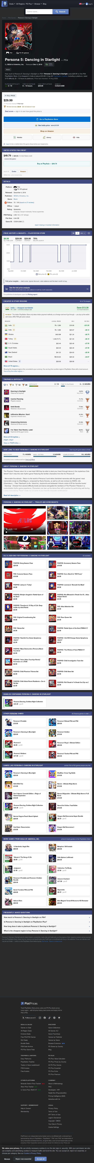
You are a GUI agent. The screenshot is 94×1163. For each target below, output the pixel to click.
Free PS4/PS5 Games (28, 1037)
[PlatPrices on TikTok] (49, 1018)
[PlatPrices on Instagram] (40, 1018)
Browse (37, 4)
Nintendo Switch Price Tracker (33, 1083)
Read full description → (12, 495)
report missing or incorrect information (47, 225)
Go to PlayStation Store (49, 119)
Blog (44, 4)
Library (48, 137)
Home (4, 18)
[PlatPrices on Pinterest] (54, 1018)
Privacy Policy (53, 1108)
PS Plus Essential (54, 1068)
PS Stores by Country (55, 1046)
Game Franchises (54, 1034)
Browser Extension (56, 1043)
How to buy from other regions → (14, 371)
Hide (77, 137)
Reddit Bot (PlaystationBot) (57, 1093)
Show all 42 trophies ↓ (12, 437)
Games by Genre (54, 1040)
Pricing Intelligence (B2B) (56, 1096)
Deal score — (23, 111)
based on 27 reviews (27, 202)
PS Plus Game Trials (28, 1049)
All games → (81, 713)
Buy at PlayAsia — (47, 163)
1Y (77, 233)
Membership (25, 1111)
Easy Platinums (26, 1059)
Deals (11, 4)
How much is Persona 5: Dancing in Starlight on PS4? (25, 917)
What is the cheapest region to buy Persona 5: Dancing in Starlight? (30, 931)
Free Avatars (25, 1071)
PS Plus (29, 4)
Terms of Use (52, 1111)
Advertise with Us (54, 1099)
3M (73, 233)
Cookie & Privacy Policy (32, 1153)
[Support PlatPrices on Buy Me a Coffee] (59, 1018)
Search (62, 11)
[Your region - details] (19, 361)
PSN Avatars (25, 1068)
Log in (8, 144)
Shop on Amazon (47, 131)
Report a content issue (55, 941)
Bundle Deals (25, 1043)
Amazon (23, 171)
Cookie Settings (53, 1127)
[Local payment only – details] (14, 325)
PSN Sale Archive (27, 1046)
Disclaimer (45, 941)
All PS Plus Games (54, 1065)
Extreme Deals (26, 1034)
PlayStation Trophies (28, 1062)
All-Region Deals (26, 1031)
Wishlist (19, 137)
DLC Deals (24, 1040)
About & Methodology (55, 1083)
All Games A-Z (53, 1031)
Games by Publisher (55, 1037)
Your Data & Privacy (55, 1124)
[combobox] (39, 11)
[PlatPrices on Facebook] (45, 1018)
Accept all (40, 1159)
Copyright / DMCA (54, 1121)
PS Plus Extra (53, 1071)
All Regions (20, 4)
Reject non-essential (23, 1159)
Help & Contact (26, 1108)
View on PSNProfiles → (12, 443)
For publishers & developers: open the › (21, 294)
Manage (7, 1159)
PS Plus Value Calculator (56, 1059)
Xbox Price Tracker (29, 1087)
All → (83, 233)
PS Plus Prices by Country (57, 1062)
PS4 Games (12, 18)
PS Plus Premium (54, 1074)
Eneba (14, 171)
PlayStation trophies (60, 76)
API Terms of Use (54, 1114)
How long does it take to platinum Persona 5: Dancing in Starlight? (30, 926)
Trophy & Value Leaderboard (30, 1065)
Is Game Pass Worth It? (31, 1090)
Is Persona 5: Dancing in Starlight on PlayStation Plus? (25, 922)
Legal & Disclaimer (54, 1118)
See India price (48, 125)
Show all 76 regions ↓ (11, 366)
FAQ (49, 1087)
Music (8, 69)
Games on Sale (26, 1028)
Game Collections (54, 1028)
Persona (13, 713)
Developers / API (54, 1090)
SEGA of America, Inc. (29, 839)
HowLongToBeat (30, 459)
